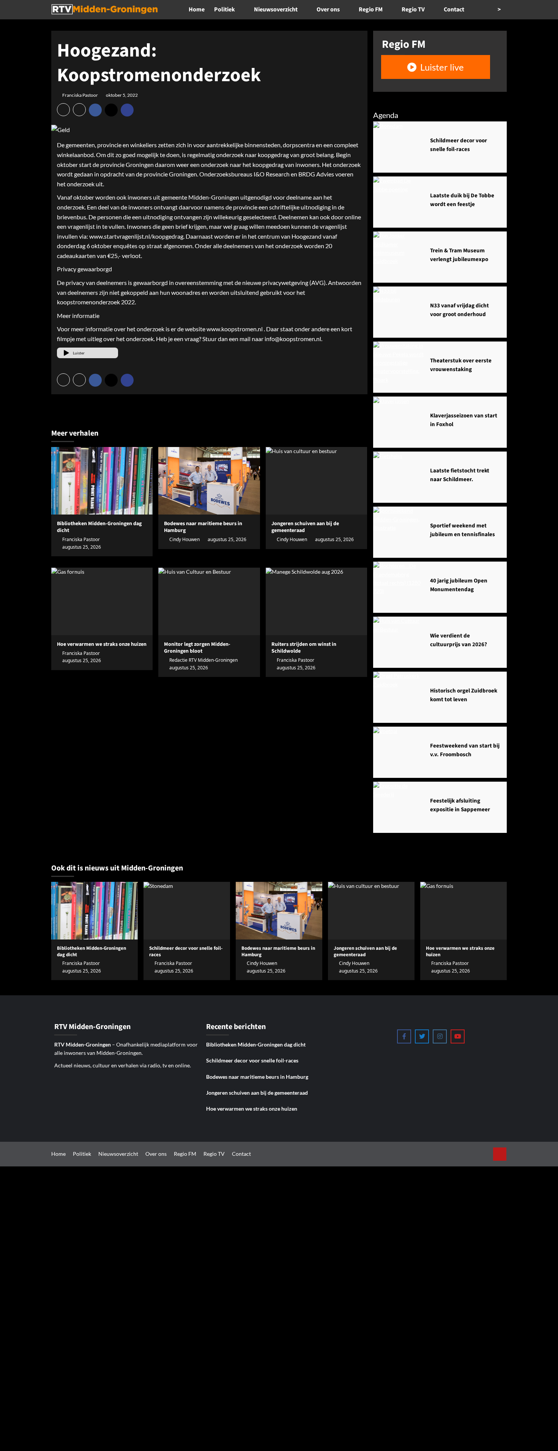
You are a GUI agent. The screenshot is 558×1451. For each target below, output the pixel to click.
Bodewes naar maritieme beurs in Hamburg (203, 527)
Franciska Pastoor (80, 95)
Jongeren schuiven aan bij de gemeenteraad (257, 1092)
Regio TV (413, 9)
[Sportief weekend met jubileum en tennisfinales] (398, 532)
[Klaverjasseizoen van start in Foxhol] (398, 422)
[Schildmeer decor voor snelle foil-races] (398, 147)
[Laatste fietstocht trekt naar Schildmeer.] (398, 477)
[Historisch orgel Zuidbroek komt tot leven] (398, 697)
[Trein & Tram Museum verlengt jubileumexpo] (398, 257)
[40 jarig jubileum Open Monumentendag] (398, 587)
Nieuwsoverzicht (276, 9)
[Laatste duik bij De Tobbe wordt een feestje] (398, 202)
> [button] (500, 9)
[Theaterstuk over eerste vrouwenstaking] (398, 367)
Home (197, 9)
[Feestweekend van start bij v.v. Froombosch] (398, 752)
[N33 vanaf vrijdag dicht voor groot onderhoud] (398, 312)
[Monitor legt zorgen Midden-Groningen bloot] (209, 601)
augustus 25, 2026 (81, 547)
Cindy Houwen (184, 539)
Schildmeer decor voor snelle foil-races (252, 1060)
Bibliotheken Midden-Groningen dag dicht (99, 527)
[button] (63, 109)
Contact (454, 9)
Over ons (328, 9)
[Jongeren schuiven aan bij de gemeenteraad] (316, 481)
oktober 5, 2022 (122, 95)
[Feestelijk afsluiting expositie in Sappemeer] (398, 807)
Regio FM (371, 9)
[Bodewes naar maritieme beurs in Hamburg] (209, 481)
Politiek (224, 9)
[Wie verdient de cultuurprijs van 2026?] (398, 642)
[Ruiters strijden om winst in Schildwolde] (316, 601)
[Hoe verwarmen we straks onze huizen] (102, 601)
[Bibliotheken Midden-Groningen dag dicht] (102, 481)
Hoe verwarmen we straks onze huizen (251, 1108)
